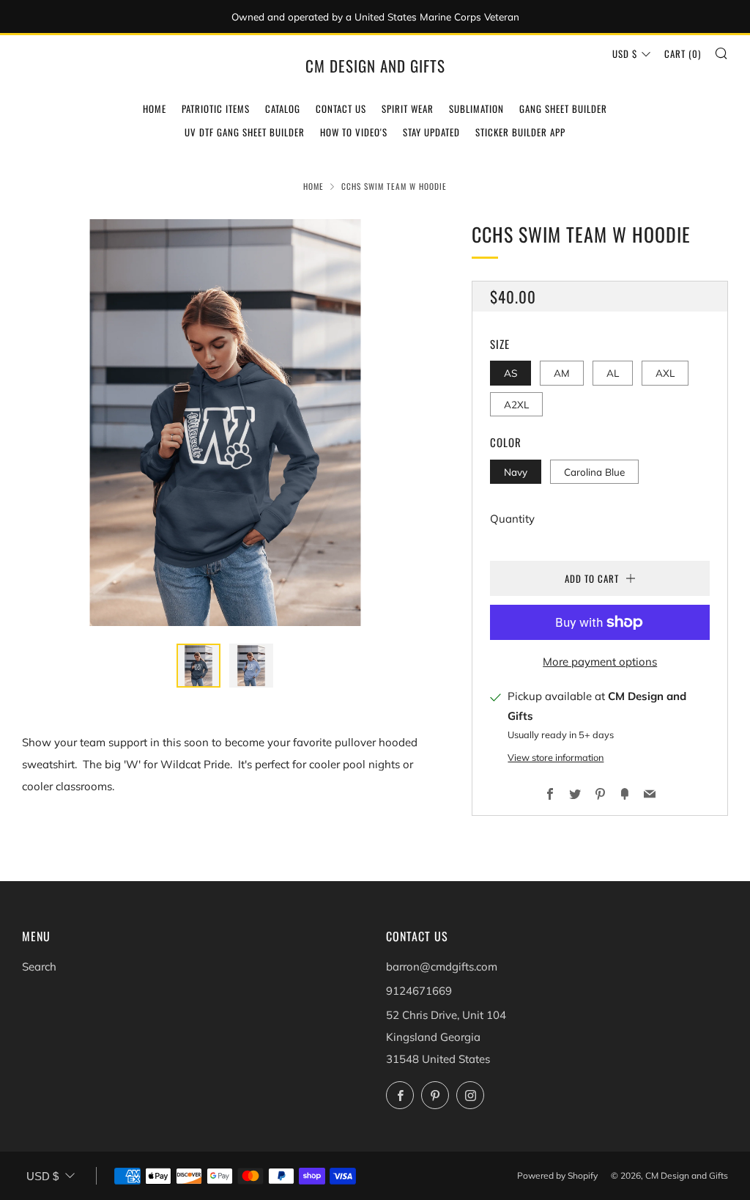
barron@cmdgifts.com (441, 966)
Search (39, 966)
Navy (515, 471)
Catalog (282, 108)
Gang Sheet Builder (563, 108)
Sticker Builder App (520, 132)
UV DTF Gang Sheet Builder (245, 132)
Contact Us (341, 108)
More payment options (600, 662)
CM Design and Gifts (375, 66)
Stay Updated (431, 132)
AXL (665, 373)
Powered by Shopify (557, 1175)
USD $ (624, 53)
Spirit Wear (408, 108)
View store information (556, 757)
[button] (198, 666)
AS (510, 373)
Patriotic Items (216, 108)
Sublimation (476, 108)
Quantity (512, 519)
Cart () (682, 53)
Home (154, 108)
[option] (225, 422)
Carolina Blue (594, 471)
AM (562, 373)
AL (612, 373)
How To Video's (353, 132)
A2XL (516, 404)
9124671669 (419, 991)
